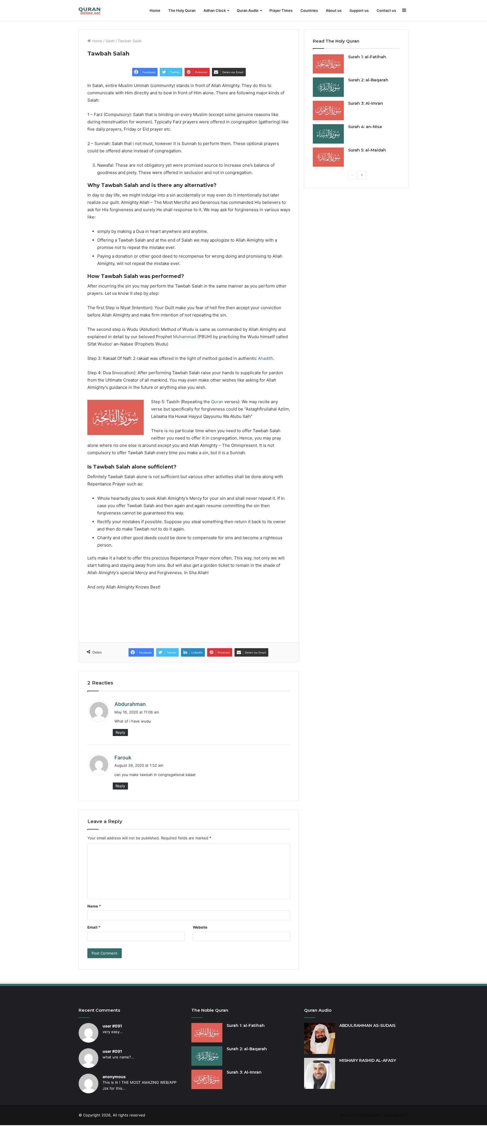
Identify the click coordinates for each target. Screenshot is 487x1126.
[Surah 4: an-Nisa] (328, 134)
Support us (359, 10)
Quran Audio (247, 10)
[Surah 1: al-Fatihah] (328, 64)
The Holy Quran (182, 10)
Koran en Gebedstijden (360, 1115)
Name (94, 906)
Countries (309, 10)
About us (334, 10)
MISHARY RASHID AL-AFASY (367, 1060)
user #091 (112, 1026)
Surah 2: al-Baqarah (368, 80)
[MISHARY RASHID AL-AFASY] (319, 1073)
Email (93, 927)
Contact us (386, 10)
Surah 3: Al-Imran (365, 103)
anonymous (114, 1076)
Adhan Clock (214, 10)
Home (155, 10)
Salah (110, 41)
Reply (120, 732)
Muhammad (184, 336)
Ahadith (265, 358)
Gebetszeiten (395, 1115)
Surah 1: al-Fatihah (367, 56)
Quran (217, 401)
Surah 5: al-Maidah (367, 150)
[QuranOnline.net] (90, 10)
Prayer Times (281, 10)
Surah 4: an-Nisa (365, 126)
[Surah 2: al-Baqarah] (328, 87)
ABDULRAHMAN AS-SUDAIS (367, 1025)
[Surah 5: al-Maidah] (328, 157)
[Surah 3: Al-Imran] (328, 110)
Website (200, 927)
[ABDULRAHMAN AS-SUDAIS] (319, 1038)
